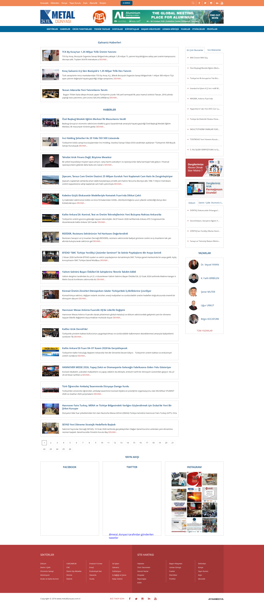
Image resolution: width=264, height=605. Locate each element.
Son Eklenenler (214, 50)
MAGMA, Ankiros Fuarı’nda (201, 98)
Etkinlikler (173, 575)
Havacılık (92, 575)
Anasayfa (44, 3)
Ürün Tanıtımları (143, 567)
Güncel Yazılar (142, 571)
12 (115, 442)
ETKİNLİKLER (198, 29)
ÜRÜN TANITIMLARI (82, 29)
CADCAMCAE (71, 563)
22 (44, 449)
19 (160, 442)
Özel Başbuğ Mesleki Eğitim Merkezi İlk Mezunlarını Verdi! (206, 68)
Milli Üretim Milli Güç (199, 58)
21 (173, 442)
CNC (68, 567)
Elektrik (69, 579)
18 (153, 442)
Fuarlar (172, 571)
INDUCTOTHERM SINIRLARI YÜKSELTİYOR (206, 129)
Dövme (69, 575)
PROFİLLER (212, 29)
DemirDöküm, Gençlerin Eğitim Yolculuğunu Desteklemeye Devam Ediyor (206, 221)
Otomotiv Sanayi (217, 202)
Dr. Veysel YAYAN (210, 264)
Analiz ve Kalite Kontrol (49, 579)
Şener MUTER (208, 291)
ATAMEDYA (216, 599)
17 (147, 442)
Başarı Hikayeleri (175, 563)
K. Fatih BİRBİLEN (210, 278)
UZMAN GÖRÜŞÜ (170, 29)
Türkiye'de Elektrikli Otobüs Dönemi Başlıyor (206, 119)
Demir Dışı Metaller (73, 571)
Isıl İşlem (115, 563)
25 (63, 449)
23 (51, 449)
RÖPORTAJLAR (132, 29)
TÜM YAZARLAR (205, 330)
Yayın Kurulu (75, 3)
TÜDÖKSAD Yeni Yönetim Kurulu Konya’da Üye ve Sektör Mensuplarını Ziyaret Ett (206, 139)
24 (57, 449)
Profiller (172, 579)
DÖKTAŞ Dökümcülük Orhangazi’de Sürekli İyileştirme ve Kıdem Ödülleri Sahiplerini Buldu (206, 210)
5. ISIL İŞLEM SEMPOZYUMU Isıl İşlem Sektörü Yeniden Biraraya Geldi (206, 149)
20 (166, 442)
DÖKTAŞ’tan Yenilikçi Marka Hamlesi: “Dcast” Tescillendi (206, 231)
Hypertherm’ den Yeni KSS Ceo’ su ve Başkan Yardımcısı (206, 109)
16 (140, 442)
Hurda (91, 579)
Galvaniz (115, 567)
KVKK (139, 582)
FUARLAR (185, 29)
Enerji (91, 567)
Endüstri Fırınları (95, 563)
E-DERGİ (126, 3)
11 (108, 442)
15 (134, 442)
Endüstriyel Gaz (95, 571)
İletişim (103, 3)
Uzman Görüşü (175, 567)
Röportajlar (141, 579)
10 (102, 442)
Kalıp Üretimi (117, 579)
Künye (64, 3)
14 (128, 442)
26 (70, 449)
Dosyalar (140, 575)
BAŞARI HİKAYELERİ (150, 29)
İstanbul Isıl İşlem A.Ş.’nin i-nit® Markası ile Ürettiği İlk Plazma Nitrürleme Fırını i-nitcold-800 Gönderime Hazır (206, 88)
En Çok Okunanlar (195, 50)
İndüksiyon (116, 571)
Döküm (192, 202)
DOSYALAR (117, 29)
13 (121, 442)
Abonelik (93, 3)
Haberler (140, 563)
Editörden (55, 3)
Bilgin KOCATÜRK (210, 318)
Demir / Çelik (204, 202)
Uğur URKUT (207, 305)
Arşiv (85, 3)
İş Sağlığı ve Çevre (119, 575)
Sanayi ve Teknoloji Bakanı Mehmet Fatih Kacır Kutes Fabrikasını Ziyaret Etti (206, 241)
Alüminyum (45, 575)
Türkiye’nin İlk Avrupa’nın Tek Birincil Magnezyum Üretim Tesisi (206, 78)
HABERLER (65, 29)
